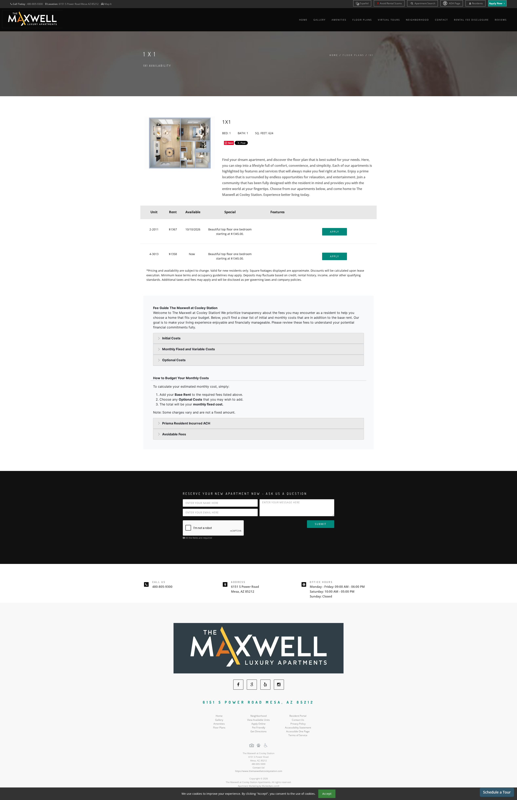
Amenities (339, 19)
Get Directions (258, 731)
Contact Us (298, 720)
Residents (477, 3)
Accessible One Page (298, 731)
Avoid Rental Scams (390, 3)
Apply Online (258, 723)
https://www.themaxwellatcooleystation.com (258, 771)
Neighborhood (417, 19)
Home (303, 19)
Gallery (319, 19)
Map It (107, 4)
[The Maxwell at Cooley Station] (258, 648)
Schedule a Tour (497, 792)
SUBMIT (320, 524)
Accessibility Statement (298, 727)
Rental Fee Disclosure (471, 19)
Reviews (501, 19)
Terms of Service (297, 735)
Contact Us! (259, 767)
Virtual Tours (389, 19)
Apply (334, 231)
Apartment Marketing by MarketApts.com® (258, 785)
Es (364, 3)
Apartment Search (424, 3)
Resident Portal (297, 716)
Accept (326, 794)
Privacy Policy (298, 723)
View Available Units (258, 720)
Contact (441, 19)
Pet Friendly (258, 727)
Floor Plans (362, 19)
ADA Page (454, 3)
